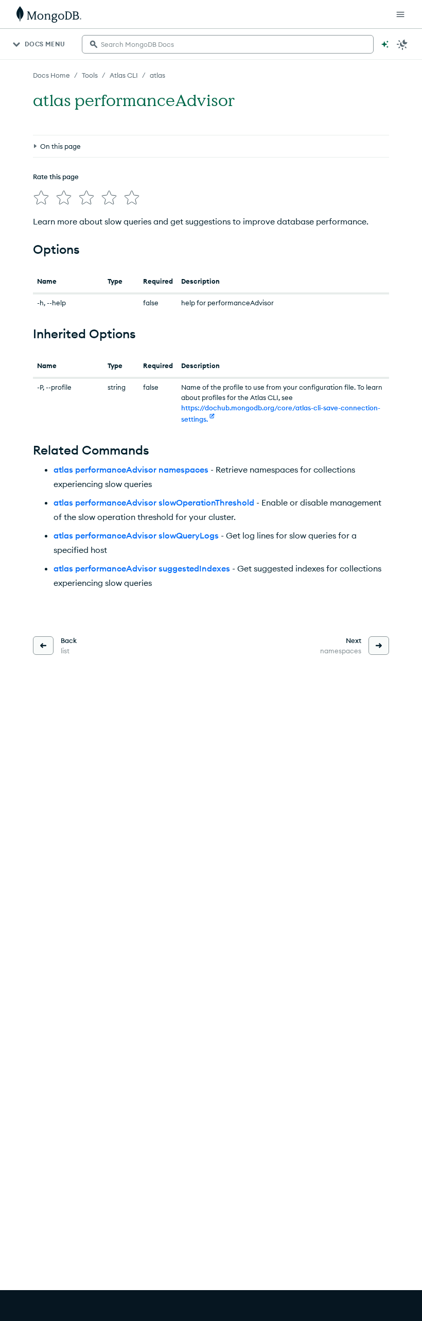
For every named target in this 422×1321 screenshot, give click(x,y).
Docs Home (51, 75)
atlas (157, 75)
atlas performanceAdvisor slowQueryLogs (136, 535)
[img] (41, 197)
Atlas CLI (124, 75)
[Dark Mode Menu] (402, 44)
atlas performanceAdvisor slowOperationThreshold (154, 502)
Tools (90, 75)
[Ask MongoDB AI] (385, 44)
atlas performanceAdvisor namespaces (131, 469)
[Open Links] (400, 14)
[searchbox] (228, 44)
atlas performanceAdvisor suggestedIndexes (142, 568)
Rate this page (56, 176)
